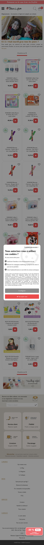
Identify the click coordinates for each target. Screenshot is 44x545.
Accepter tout (22, 296)
